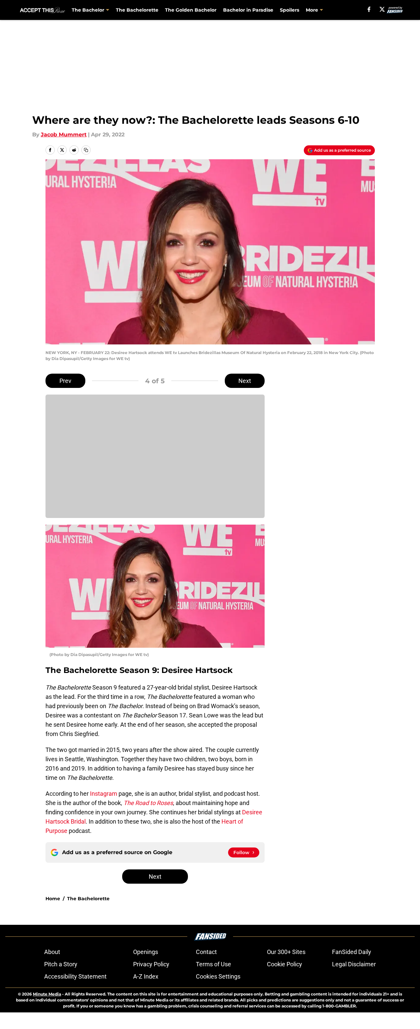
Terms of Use (213, 964)
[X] (382, 9)
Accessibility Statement (75, 976)
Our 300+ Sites (286, 951)
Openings (145, 951)
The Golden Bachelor (190, 10)
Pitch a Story (60, 964)
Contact (206, 951)
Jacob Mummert (64, 134)
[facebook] (369, 9)
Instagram (103, 793)
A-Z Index (145, 976)
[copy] (86, 150)
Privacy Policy (151, 964)
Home (52, 899)
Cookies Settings (218, 976)
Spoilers (289, 10)
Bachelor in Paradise (248, 10)
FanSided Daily (351, 951)
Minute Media (47, 994)
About (52, 951)
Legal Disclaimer (354, 964)
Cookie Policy (284, 964)
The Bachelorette (137, 10)
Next (244, 380)
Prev (65, 380)
